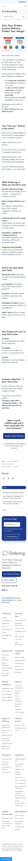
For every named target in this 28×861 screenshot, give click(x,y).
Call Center (18, 639)
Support (4, 638)
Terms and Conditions (16, 850)
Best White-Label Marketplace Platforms (13, 492)
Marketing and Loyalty (7, 464)
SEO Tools (18, 666)
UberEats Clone (19, 725)
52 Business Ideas (7, 818)
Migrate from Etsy (7, 744)
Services (4, 626)
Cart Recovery (19, 663)
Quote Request (6, 621)
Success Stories (6, 629)
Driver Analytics (6, 691)
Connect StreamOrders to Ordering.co (20, 803)
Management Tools (7, 688)
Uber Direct (18, 777)
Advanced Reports (7, 697)
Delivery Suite (7, 651)
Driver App (5, 655)
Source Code (19, 818)
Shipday (17, 830)
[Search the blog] (23, 16)
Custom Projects (20, 712)
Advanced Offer (19, 657)
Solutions (18, 681)
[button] (25, 6)
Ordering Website (20, 620)
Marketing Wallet (20, 660)
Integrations (5, 624)
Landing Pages (19, 669)
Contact (4, 618)
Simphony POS (19, 769)
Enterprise (18, 709)
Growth (16, 466)
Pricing (4, 632)
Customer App (19, 628)
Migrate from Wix (7, 735)
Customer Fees (19, 827)
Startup (17, 696)
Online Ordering (6, 466)
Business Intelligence (12, 461)
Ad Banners (18, 672)
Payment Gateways (20, 780)
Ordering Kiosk (19, 636)
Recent (4, 487)
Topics (4, 510)
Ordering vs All (6, 772)
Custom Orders (19, 816)
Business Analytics (7, 700)
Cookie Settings (6, 859)
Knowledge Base (7, 635)
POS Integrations (20, 783)
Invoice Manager (7, 694)
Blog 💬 (5, 590)
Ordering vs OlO (7, 759)
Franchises (22, 2)
